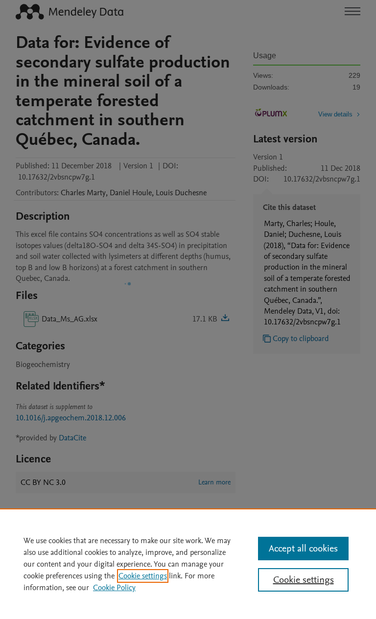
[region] (188, 563)
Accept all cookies (303, 548)
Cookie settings (142, 576)
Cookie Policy (114, 587)
